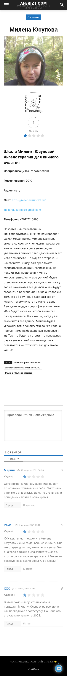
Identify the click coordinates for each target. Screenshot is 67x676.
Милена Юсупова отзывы (18, 372)
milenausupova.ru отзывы (27, 362)
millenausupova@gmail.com (22, 209)
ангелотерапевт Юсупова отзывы (22, 367)
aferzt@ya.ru (33, 669)
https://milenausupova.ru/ (29, 200)
